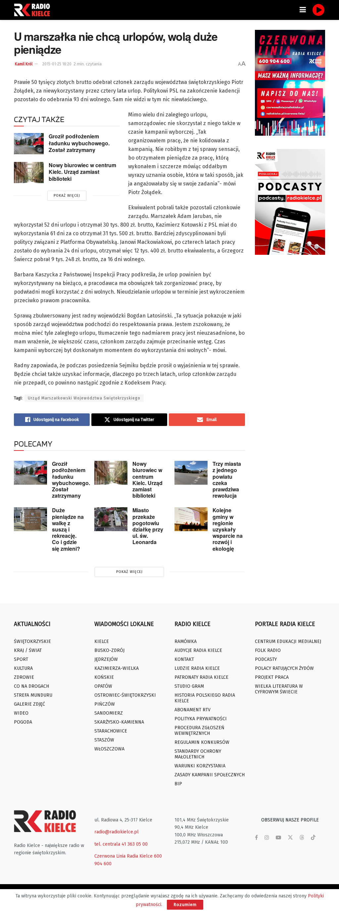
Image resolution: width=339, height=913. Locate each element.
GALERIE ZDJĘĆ (29, 704)
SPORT (21, 659)
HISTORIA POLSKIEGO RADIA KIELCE (204, 698)
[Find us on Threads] (302, 838)
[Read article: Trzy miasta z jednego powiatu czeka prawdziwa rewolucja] (191, 473)
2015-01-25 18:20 (57, 64)
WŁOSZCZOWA (109, 749)
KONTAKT (184, 659)
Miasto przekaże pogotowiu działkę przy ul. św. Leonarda (147, 526)
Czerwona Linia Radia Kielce (123, 856)
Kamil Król (23, 64)
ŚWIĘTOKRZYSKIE (32, 641)
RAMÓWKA (185, 641)
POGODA (23, 722)
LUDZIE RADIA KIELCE (197, 668)
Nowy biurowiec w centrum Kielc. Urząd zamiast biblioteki (82, 171)
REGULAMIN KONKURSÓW (201, 742)
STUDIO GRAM (189, 686)
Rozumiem (185, 904)
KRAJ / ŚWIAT (28, 650)
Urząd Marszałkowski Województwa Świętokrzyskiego (84, 398)
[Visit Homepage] (34, 10)
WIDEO (21, 713)
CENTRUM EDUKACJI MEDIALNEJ (288, 641)
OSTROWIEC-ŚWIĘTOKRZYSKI (125, 695)
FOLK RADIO (268, 650)
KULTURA (23, 668)
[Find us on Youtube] (278, 838)
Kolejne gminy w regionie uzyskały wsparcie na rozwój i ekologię (228, 529)
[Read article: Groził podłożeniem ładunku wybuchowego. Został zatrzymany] (29, 143)
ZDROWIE (24, 677)
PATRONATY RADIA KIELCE (201, 677)
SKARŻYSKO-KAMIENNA (119, 722)
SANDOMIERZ (108, 713)
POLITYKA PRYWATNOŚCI (200, 719)
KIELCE (101, 641)
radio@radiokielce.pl (116, 832)
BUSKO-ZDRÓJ (109, 650)
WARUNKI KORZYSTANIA (199, 766)
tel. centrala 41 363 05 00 (121, 844)
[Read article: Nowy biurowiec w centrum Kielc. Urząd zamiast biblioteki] (29, 172)
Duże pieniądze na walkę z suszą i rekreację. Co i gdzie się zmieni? (68, 529)
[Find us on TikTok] (313, 838)
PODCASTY (266, 659)
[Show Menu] (303, 10)
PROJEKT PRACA (272, 677)
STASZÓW (104, 740)
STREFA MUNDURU (33, 695)
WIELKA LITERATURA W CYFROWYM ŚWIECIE (279, 689)
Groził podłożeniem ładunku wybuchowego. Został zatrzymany (79, 143)
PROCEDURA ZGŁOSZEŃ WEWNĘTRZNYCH (199, 730)
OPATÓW (103, 686)
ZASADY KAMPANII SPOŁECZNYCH (209, 775)
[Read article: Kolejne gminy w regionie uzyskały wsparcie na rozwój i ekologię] (191, 519)
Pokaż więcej (67, 195)
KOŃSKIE (104, 677)
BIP (178, 784)
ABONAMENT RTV (192, 710)
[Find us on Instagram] (267, 838)
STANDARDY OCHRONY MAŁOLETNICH (197, 754)
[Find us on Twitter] (290, 838)
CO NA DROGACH (31, 686)
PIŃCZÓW (104, 704)
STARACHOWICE (110, 731)
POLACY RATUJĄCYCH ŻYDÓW (284, 668)
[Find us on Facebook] (256, 838)
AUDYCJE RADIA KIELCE (198, 650)
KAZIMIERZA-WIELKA (116, 668)
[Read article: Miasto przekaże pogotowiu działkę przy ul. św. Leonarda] (110, 519)
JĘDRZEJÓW (106, 659)
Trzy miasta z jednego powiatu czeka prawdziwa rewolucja (227, 479)
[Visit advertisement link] (290, 83)
